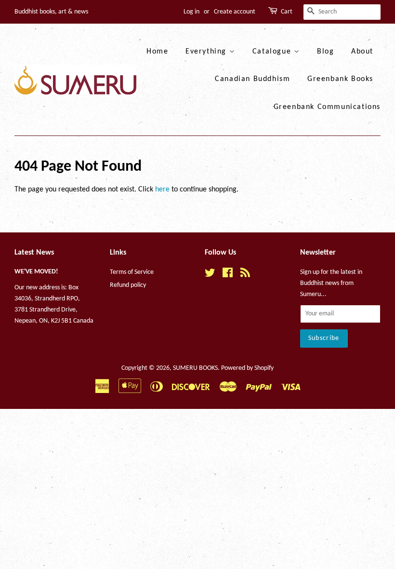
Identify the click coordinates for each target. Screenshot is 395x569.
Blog (325, 51)
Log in (191, 11)
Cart (286, 11)
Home (157, 51)
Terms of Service (132, 272)
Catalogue (273, 51)
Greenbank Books (340, 79)
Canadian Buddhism (252, 79)
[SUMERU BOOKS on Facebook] (227, 275)
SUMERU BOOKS (195, 368)
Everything (207, 51)
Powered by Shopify (247, 368)
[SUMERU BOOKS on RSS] (245, 275)
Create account (234, 11)
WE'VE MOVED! (36, 272)
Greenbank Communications (327, 107)
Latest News (34, 253)
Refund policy (128, 285)
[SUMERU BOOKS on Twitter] (210, 275)
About (362, 51)
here (162, 189)
